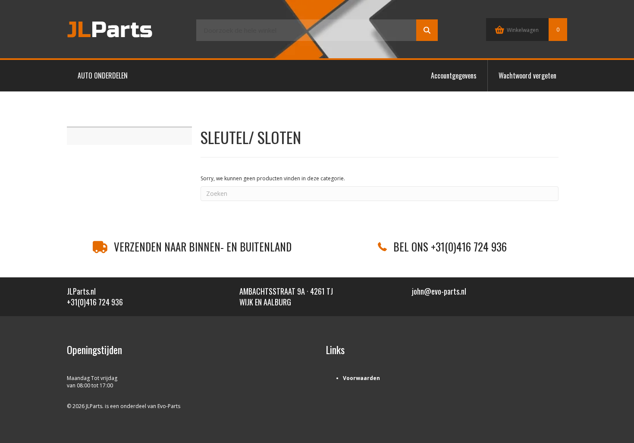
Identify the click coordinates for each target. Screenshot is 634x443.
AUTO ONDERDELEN (103, 75)
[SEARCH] (427, 30)
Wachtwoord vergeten (527, 75)
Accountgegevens (454, 75)
